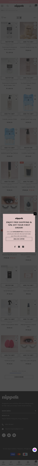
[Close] (35, 213)
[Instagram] (19, 247)
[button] (34, 450)
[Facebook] (15, 247)
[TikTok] (23, 247)
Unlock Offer (19, 239)
